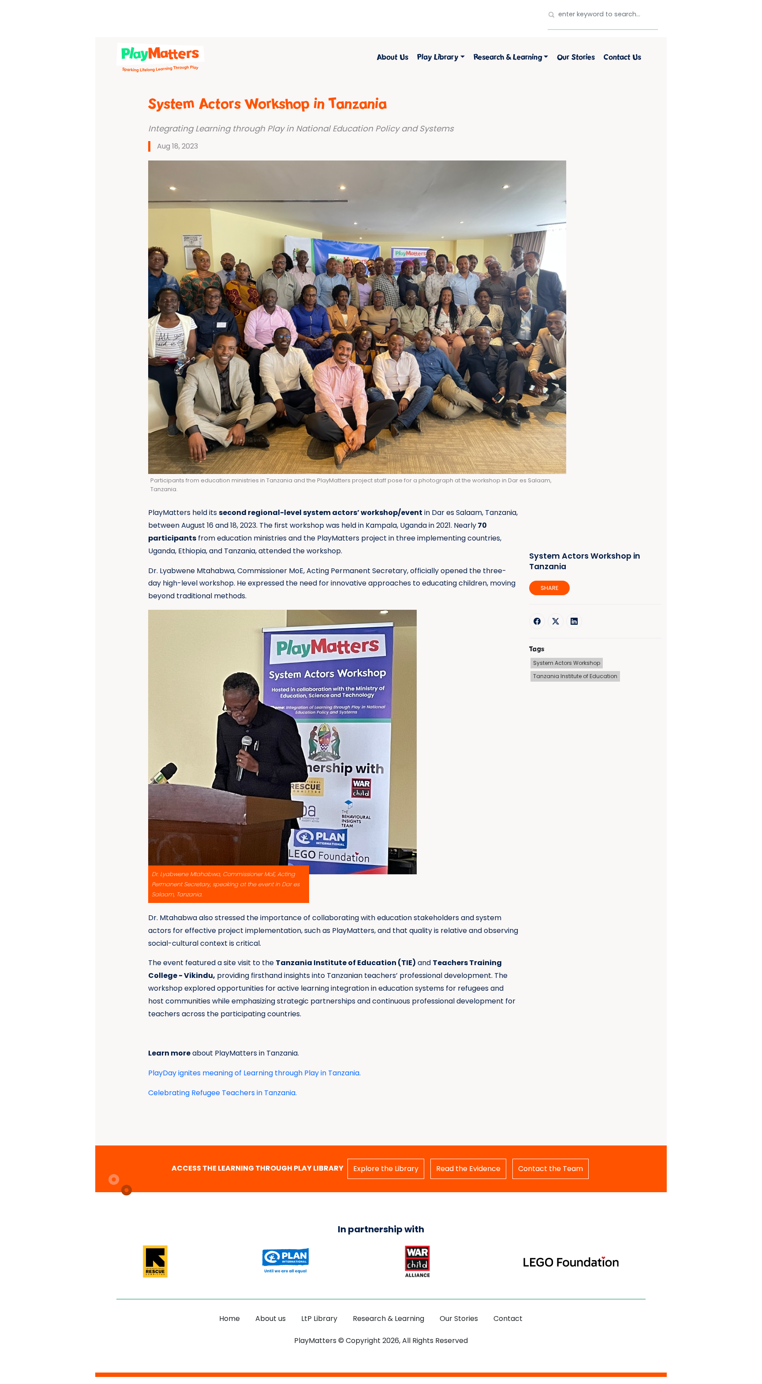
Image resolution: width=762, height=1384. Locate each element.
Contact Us (622, 57)
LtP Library (319, 1318)
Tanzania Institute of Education (575, 676)
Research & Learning (508, 57)
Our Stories (576, 57)
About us (392, 57)
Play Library (437, 57)
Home (229, 1318)
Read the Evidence (468, 1169)
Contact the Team (550, 1169)
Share (549, 588)
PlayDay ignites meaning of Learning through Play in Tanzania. (254, 1073)
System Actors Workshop (566, 663)
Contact (508, 1318)
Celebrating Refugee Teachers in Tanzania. (222, 1093)
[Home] (160, 58)
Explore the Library (385, 1169)
